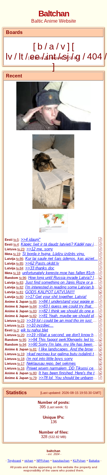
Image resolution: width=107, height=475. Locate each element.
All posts (37, 58)
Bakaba (94, 460)
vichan (28, 460)
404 (94, 56)
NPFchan (43, 460)
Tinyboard (14, 460)
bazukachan (61, 460)
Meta (55, 58)
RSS (70, 58)
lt (21, 56)
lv (9, 56)
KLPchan (79, 460)
